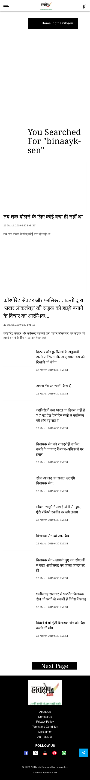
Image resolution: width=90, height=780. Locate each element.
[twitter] (36, 754)
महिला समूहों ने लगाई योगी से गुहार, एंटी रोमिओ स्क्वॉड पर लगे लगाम (58, 509)
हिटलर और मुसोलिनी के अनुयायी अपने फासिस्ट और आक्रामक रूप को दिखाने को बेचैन (60, 357)
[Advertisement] (45, 78)
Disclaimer (45, 731)
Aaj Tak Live (45, 736)
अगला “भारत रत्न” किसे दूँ (53, 385)
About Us (45, 711)
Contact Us (45, 716)
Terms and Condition (45, 726)
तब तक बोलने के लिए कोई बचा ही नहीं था (43, 216)
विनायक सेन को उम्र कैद (52, 535)
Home (46, 23)
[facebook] (26, 754)
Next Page (55, 666)
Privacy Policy (45, 721)
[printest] (55, 754)
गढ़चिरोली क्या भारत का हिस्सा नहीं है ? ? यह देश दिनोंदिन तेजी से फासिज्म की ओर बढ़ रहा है (60, 415)
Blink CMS (51, 772)
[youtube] (45, 754)
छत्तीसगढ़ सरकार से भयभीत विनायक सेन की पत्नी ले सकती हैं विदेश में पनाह (61, 596)
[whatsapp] (64, 754)
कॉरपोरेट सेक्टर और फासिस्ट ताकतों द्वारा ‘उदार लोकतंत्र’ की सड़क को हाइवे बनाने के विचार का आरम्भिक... (43, 307)
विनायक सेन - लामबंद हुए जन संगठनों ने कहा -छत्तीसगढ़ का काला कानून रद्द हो (60, 565)
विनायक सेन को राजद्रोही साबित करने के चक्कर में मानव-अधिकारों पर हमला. (60, 449)
